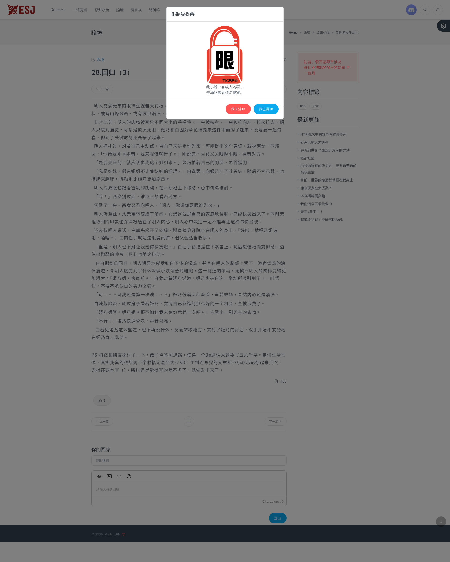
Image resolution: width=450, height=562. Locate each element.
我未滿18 (238, 109)
